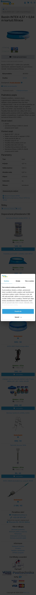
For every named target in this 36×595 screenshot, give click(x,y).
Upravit (17, 317)
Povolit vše (18, 311)
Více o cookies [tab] (29, 281)
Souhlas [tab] (6, 281)
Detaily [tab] (18, 281)
